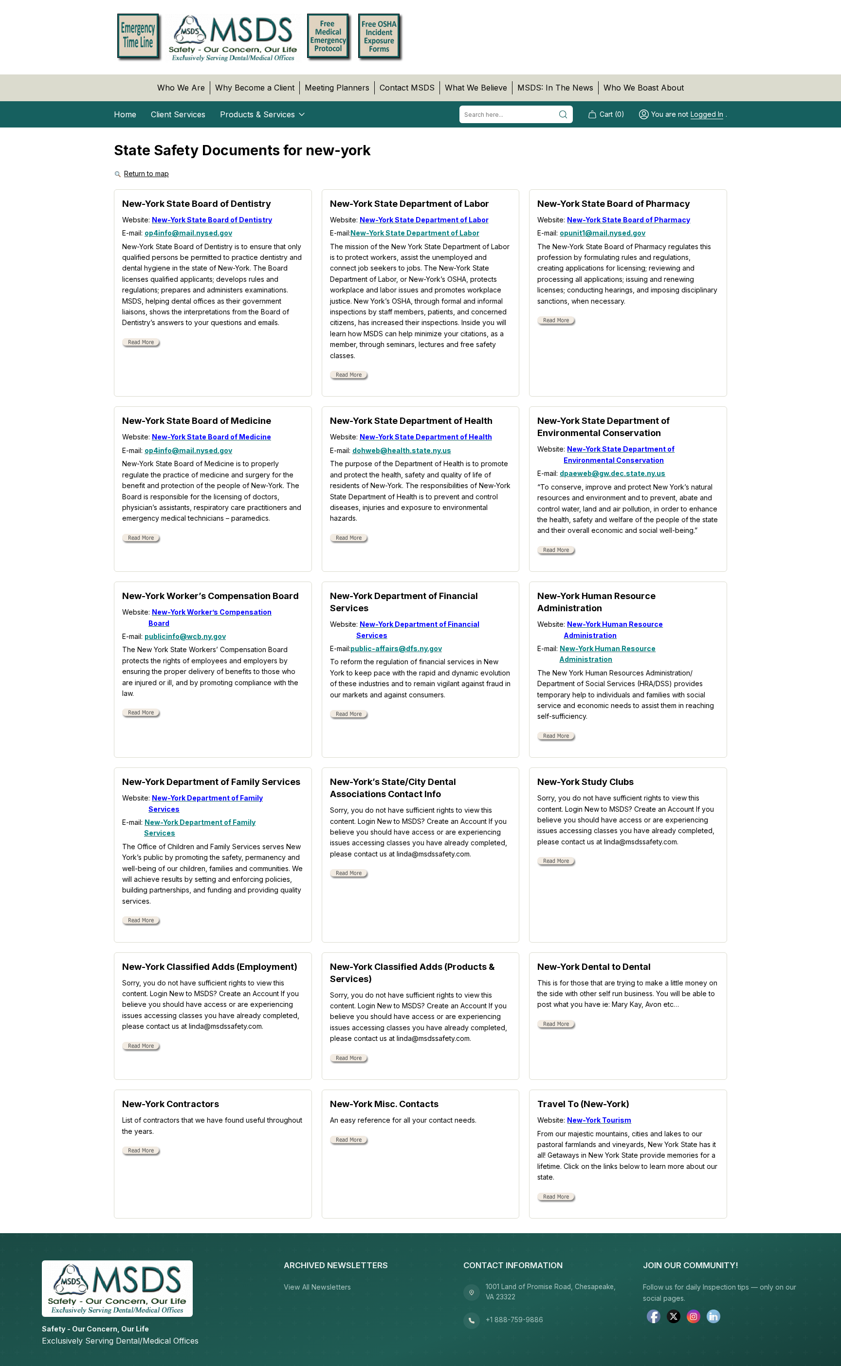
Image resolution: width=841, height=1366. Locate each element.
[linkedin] (713, 1318)
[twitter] (673, 1318)
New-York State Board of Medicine (196, 421)
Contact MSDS (407, 87)
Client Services (178, 114)
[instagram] (693, 1318)
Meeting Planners (337, 87)
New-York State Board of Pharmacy (613, 204)
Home (125, 114)
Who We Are (181, 87)
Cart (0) (612, 114)
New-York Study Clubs (585, 782)
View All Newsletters (317, 1287)
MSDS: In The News (555, 87)
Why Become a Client (254, 87)
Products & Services (257, 114)
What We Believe (476, 87)
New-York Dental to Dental (594, 967)
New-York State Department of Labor (409, 204)
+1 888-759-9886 (514, 1320)
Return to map (146, 173)
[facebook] (653, 1318)
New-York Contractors (170, 1104)
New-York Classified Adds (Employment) (209, 967)
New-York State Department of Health (411, 421)
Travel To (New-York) (583, 1104)
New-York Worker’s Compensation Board (210, 596)
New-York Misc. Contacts (384, 1104)
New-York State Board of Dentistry (196, 204)
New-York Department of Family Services (211, 782)
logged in (707, 114)
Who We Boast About (643, 87)
